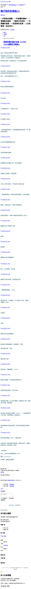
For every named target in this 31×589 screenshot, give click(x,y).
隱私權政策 (25, 567)
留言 (13, 480)
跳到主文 (3, 15)
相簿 (4, 32)
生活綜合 (12, 29)
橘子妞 (2, 472)
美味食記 (12, 484)
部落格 (5, 34)
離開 (8, 586)
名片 (4, 35)
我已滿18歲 (3, 586)
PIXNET (6, 567)
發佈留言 (3, 500)
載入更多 (3, 491)
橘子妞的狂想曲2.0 (10, 11)
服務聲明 (15, 569)
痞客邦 (10, 480)
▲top (2, 488)
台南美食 (12, 486)
